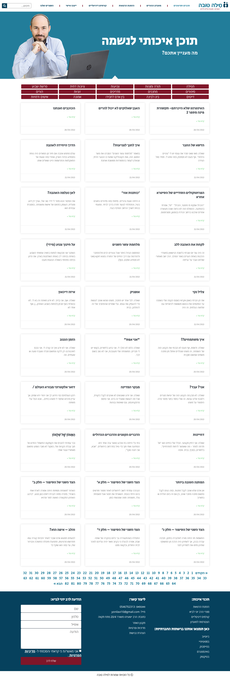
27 (55, 573)
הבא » (57, 583)
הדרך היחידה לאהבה (60, 145)
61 (37, 578)
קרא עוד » (200, 121)
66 (162, 583)
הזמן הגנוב (67, 339)
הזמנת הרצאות (126, 5)
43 (145, 578)
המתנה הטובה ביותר (190, 482)
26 (61, 573)
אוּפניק (135, 292)
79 (85, 583)
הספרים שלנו (47, 5)
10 (154, 573)
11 (148, 573)
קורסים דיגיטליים (98, 5)
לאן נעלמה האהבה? (61, 192)
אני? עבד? (197, 387)
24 (73, 573)
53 (84, 578)
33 (205, 578)
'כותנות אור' (131, 192)
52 (90, 578)
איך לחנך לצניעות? (126, 145)
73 (120, 583)
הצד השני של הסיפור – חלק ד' (118, 529)
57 (61, 578)
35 (193, 578)
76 (103, 583)
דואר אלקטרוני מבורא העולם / (53, 387)
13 (137, 573)
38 (175, 578)
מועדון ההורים (153, 5)
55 (72, 578)
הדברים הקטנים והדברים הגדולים (116, 434)
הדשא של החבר (193, 145)
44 (139, 578)
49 (108, 578)
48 (114, 578)
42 (151, 578)
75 (108, 583)
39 (169, 578)
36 (187, 578)
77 (97, 583)
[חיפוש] (4, 5)
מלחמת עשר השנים (126, 244)
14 (131, 573)
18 (108, 573)
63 (25, 578)
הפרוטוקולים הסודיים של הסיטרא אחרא (180, 195)
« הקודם (201, 573)
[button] (190, 86)
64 (174, 583)
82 (67, 583)
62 (31, 578)
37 (181, 578)
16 (120, 573)
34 (199, 578)
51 (95, 578)
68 (150, 583)
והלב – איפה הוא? (62, 529)
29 (42, 573)
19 (102, 573)
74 (114, 583)
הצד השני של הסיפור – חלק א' (118, 482)
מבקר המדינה (130, 387)
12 (142, 573)
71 (131, 583)
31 (30, 573)
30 (36, 573)
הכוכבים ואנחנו (64, 108)
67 (156, 583)
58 (55, 578)
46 (126, 578)
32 (25, 573)
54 (78, 578)
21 (90, 573)
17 (114, 573)
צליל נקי (198, 292)
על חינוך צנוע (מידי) (60, 244)
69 (143, 583)
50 (102, 578)
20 (97, 573)
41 (157, 578)
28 (49, 573)
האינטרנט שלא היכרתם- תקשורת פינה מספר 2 (180, 110)
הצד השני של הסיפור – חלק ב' (53, 482)
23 (79, 573)
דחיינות (198, 434)
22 (85, 573)
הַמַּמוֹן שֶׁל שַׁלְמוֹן (63, 434)
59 (49, 578)
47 (120, 578)
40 (163, 578)
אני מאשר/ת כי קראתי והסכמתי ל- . (53, 653)
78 (91, 583)
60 (43, 578)
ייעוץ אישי (71, 5)
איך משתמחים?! (192, 339)
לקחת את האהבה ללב (189, 244)
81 (73, 583)
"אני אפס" (132, 339)
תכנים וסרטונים (182, 5)
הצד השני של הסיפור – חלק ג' (183, 529)
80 (79, 583)
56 (67, 578)
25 (67, 573)
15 (125, 573)
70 (137, 583)
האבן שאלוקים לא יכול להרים (119, 108)
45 (133, 578)
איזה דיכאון (66, 292)
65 (168, 583)
